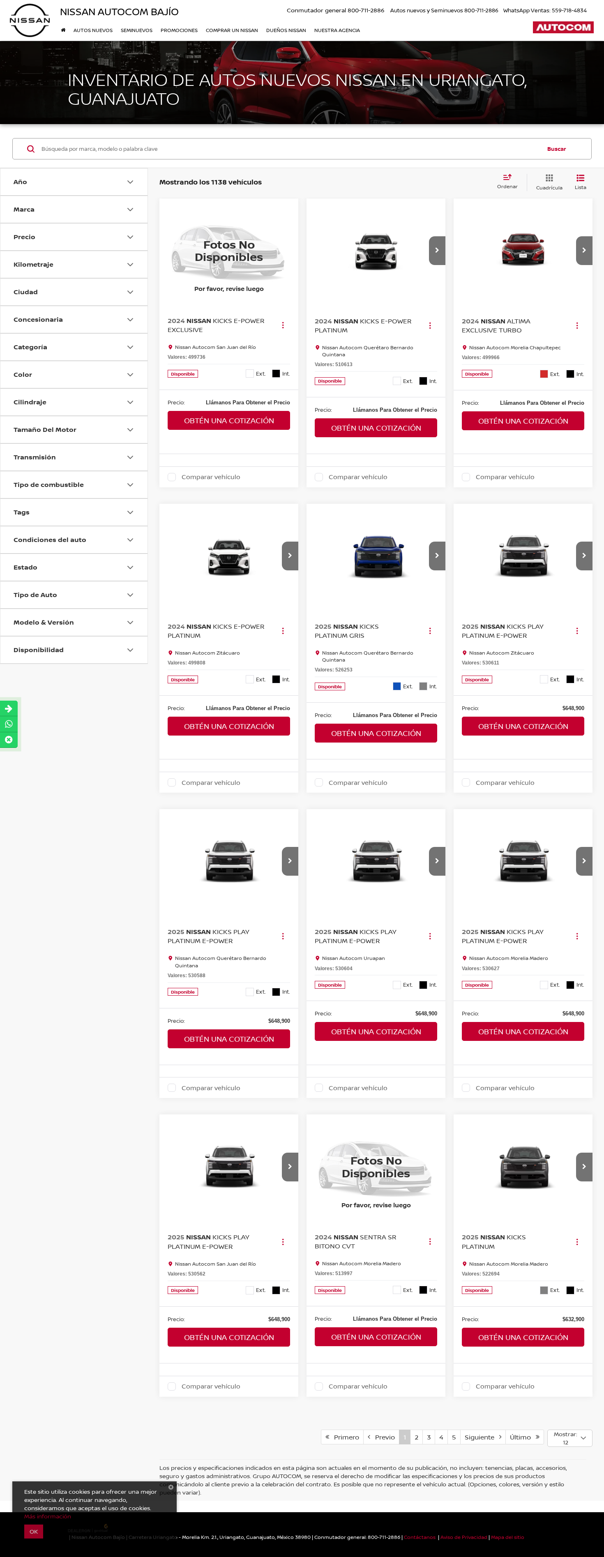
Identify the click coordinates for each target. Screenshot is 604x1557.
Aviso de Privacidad (463, 1537)
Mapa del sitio (507, 1537)
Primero (344, 1437)
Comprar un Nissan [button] (232, 30)
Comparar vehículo (211, 477)
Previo (382, 1437)
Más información (47, 1516)
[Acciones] (283, 325)
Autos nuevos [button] (93, 30)
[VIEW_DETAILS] (228, 250)
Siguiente (482, 1437)
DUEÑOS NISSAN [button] (286, 30)
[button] (437, 250)
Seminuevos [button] (136, 30)
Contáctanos (420, 1537)
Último (523, 1437)
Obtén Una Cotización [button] (229, 420)
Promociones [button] (179, 30)
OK (34, 1531)
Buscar (556, 148)
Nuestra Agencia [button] (337, 30)
